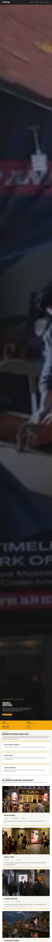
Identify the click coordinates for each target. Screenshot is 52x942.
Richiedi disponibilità (7, 714)
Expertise (32, 2)
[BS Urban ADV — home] (6, 2)
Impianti (37, 2)
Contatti (47, 2)
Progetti (42, 2)
